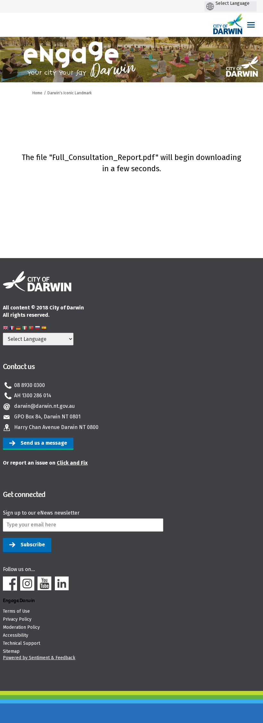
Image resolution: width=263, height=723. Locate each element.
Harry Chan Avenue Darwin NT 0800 (56, 427)
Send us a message (44, 443)
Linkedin (62, 583)
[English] (5, 328)
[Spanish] (44, 328)
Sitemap (11, 651)
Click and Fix (72, 463)
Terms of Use (16, 611)
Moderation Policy (21, 627)
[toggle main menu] (251, 24)
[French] (11, 328)
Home (37, 93)
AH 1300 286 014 (32, 395)
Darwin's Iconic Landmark (69, 93)
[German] (18, 328)
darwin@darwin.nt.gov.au (44, 406)
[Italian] (24, 328)
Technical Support (21, 643)
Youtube (45, 583)
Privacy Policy (17, 619)
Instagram (27, 583)
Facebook (10, 583)
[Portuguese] (31, 328)
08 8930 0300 (29, 385)
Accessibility (15, 635)
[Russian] (37, 328)
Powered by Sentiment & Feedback (39, 657)
